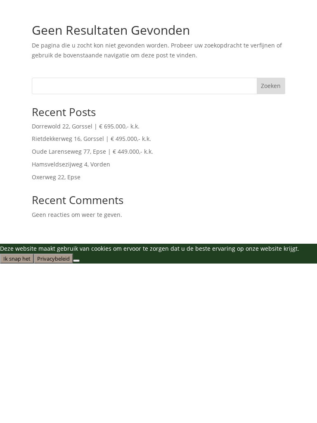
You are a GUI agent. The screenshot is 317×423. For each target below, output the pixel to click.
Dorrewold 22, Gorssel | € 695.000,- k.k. (86, 126)
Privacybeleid (53, 258)
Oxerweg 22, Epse (56, 177)
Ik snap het (17, 258)
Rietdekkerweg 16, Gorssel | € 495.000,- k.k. (91, 139)
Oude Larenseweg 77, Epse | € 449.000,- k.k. (92, 151)
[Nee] (76, 260)
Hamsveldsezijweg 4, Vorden (71, 164)
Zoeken (271, 86)
